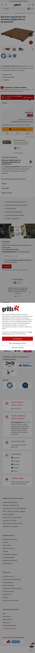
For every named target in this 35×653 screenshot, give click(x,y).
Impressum (21, 347)
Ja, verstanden (17, 339)
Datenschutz (14, 347)
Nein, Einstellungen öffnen (17, 343)
